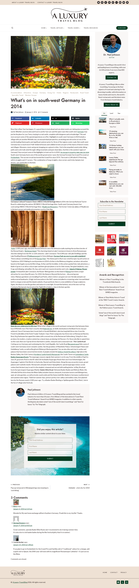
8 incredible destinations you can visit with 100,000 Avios (116, 185)
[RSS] (127, 2)
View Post (113, 127)
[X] (122, 582)
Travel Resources (91, 28)
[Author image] (12, 112)
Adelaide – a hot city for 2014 (79, 486)
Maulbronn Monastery (50, 207)
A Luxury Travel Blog (20, 582)
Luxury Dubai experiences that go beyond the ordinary (116, 160)
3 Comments (44, 112)
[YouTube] (123, 2)
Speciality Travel (17, 95)
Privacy (124, 572)
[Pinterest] (113, 2)
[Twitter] (105, 2)
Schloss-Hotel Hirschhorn (67, 352)
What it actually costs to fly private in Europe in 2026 (116, 121)
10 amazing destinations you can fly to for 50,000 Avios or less (116, 134)
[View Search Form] (12, 28)
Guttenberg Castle (81, 354)
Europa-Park (41, 259)
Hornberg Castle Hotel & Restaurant (47, 354)
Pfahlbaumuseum (34, 256)
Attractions (27, 93)
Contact (114, 572)
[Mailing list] (98, 2)
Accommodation (16, 93)
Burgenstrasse (73, 344)
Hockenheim (15, 157)
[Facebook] (102, 2)
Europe (35, 93)
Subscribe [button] (122, 28)
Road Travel (84, 93)
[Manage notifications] (133, 583)
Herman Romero (19, 523)
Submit (50, 458)
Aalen (13, 248)
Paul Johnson (19, 112)
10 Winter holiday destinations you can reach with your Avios (116, 147)
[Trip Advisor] (116, 2)
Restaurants (74, 93)
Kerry (15, 506)
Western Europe (31, 95)
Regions (66, 93)
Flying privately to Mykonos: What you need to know (116, 172)
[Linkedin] (109, 2)
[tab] (104, 113)
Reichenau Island (30, 251)
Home (105, 572)
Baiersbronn (47, 329)
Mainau (68, 272)
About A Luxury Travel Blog (23, 2)
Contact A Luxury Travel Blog (50, 2)
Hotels (59, 93)
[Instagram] (120, 2)
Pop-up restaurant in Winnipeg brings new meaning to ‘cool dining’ (30, 487)
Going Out (51, 93)
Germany (43, 93)
